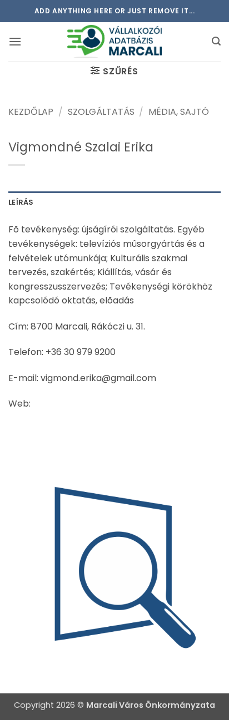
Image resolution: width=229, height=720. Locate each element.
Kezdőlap (30, 111)
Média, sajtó (178, 111)
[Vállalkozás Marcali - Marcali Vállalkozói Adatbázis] (114, 41)
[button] (15, 41)
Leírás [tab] (21, 202)
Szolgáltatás (101, 111)
